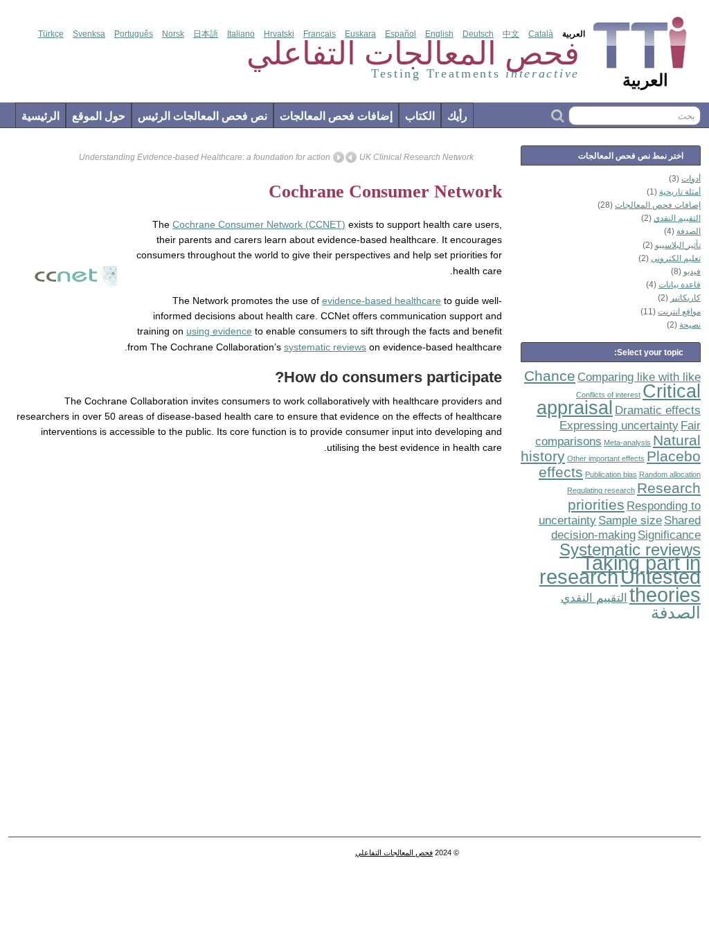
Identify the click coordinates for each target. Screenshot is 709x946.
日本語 (205, 34)
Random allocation (670, 474)
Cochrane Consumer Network (385, 191)
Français (319, 34)
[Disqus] (259, 649)
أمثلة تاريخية (680, 192)
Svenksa (89, 34)
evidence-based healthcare (381, 300)
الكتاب (420, 116)
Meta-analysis (627, 442)
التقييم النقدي (677, 218)
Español (400, 34)
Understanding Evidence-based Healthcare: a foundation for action (204, 157)
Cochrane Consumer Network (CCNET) (258, 224)
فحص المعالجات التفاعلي (394, 852)
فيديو (692, 271)
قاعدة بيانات (679, 284)
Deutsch (478, 34)
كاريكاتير (685, 298)
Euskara (360, 34)
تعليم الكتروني (676, 258)
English (439, 34)
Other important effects (606, 458)
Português (133, 34)
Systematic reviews (630, 549)
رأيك (457, 116)
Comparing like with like (639, 377)
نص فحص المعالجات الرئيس (202, 116)
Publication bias (611, 474)
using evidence (219, 331)
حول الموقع (98, 116)
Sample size (630, 520)
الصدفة (688, 231)
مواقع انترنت (679, 311)
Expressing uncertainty (619, 425)
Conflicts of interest (608, 395)
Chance (549, 376)
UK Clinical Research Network (416, 157)
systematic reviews (325, 346)
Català (540, 34)
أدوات (691, 179)
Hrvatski (279, 34)
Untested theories (660, 585)
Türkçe (51, 34)
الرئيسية (40, 116)
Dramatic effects (658, 410)
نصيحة (690, 325)
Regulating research (601, 490)
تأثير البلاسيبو (678, 245)
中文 (511, 34)
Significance (669, 535)
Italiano (241, 34)
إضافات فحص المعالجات (336, 116)
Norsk (173, 34)
